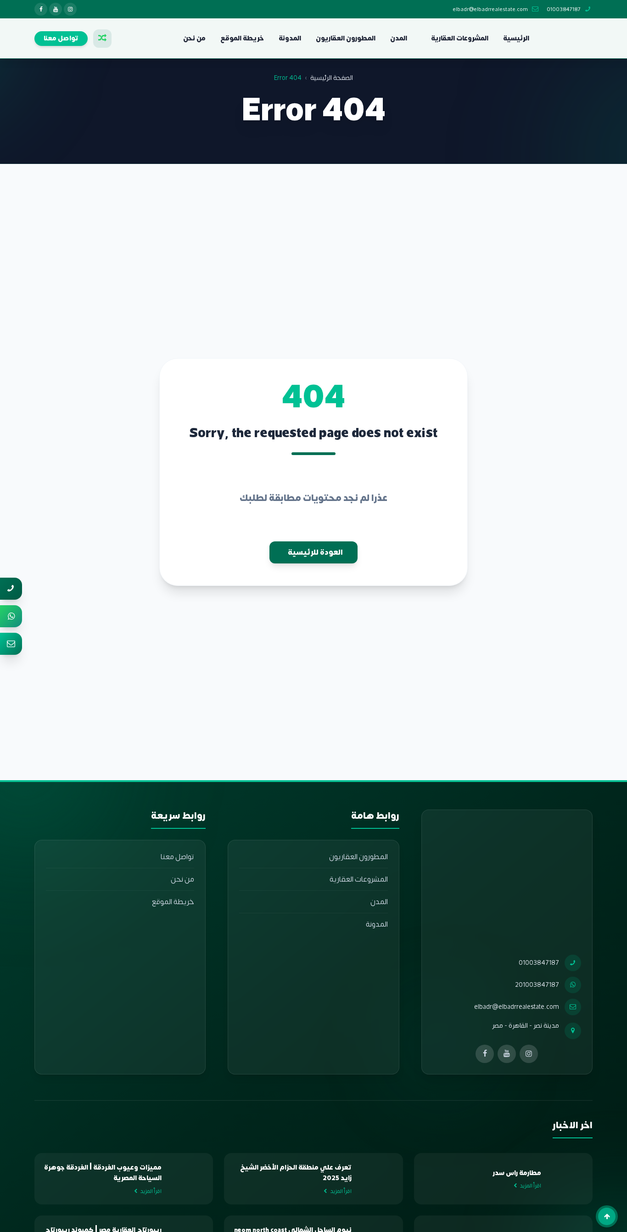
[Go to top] (607, 1216)
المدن (398, 38)
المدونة (290, 38)
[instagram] (70, 9)
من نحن (194, 38)
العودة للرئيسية (315, 552)
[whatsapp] (11, 616)
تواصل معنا (177, 856)
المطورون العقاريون (345, 38)
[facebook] (40, 9)
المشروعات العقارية (459, 38)
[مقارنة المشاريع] (102, 38)
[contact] (11, 644)
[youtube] (55, 9)
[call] (11, 589)
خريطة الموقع (242, 38)
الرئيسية (516, 38)
